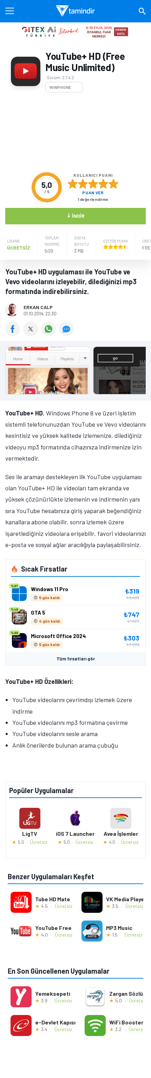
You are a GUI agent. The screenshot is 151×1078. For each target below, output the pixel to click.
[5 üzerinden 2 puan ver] (83, 184)
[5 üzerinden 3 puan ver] (93, 184)
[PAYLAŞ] (14, 334)
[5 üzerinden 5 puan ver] (113, 184)
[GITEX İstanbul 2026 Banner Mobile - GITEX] (75, 31)
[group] (75, 372)
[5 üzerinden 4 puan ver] (103, 184)
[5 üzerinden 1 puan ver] (73, 184)
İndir (76, 215)
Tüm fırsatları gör (76, 659)
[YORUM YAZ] (67, 334)
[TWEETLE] (32, 334)
